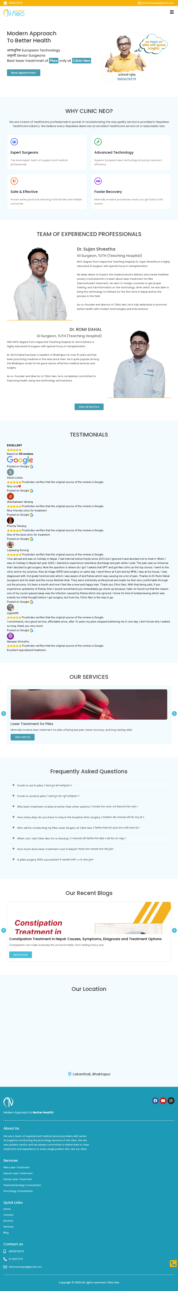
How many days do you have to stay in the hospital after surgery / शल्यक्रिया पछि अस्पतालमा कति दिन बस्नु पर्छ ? (80, 817)
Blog (6, 1232)
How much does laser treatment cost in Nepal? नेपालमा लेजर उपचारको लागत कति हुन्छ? (65, 849)
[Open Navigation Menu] (172, 12)
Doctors (8, 1221)
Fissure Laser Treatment (18, 1173)
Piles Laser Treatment (16, 1167)
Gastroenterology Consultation (22, 1185)
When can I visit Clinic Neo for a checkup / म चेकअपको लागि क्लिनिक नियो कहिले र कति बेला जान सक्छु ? (71, 838)
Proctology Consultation (18, 1191)
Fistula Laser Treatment (17, 1179)
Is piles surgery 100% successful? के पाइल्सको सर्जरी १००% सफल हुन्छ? (55, 859)
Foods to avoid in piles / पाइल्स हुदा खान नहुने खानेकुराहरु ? (48, 796)
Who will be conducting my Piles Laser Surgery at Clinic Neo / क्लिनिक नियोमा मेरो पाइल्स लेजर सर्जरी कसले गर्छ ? (78, 828)
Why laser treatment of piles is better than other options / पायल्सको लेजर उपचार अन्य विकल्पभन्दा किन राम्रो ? (77, 806)
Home (7, 1209)
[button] (3, 713)
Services (8, 1226)
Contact (8, 1215)
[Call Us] (173, 1264)
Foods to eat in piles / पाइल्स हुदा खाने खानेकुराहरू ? (44, 785)
